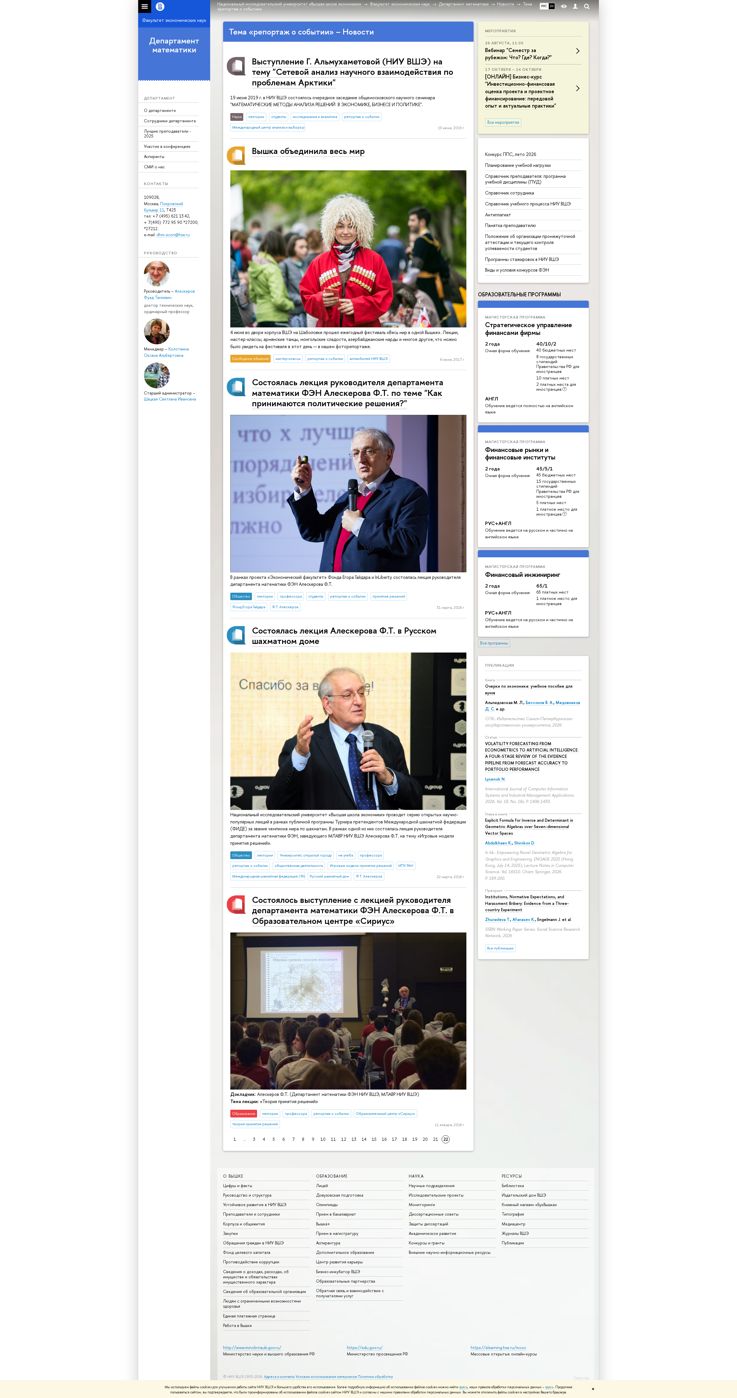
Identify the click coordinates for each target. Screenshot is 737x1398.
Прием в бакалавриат (336, 1214)
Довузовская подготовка (339, 1195)
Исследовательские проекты (436, 1195)
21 (435, 1139)
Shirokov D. (524, 843)
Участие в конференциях (167, 146)
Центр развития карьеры (339, 1262)
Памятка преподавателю (510, 225)
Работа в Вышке (237, 1325)
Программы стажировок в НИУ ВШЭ (522, 259)
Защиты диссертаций (428, 1224)
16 (384, 1139)
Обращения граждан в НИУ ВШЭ (253, 1243)
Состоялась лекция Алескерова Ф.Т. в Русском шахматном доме (344, 635)
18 (404, 1139)
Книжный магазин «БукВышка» (529, 1204)
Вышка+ (323, 1224)
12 (343, 1139)
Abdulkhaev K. (498, 843)
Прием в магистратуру (337, 1233)
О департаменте (160, 110)
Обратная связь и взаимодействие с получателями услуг (350, 1293)
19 (414, 1139)
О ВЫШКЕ (233, 1176)
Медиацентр (513, 1224)
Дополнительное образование (345, 1252)
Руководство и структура (247, 1195)
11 (333, 1139)
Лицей (322, 1185)
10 (323, 1139)
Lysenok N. (495, 779)
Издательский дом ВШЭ (524, 1195)
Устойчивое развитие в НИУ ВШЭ (254, 1204)
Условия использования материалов (326, 1376)
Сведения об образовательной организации (264, 1291)
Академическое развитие (432, 1233)
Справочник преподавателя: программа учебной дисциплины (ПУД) (525, 179)
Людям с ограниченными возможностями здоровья (262, 1303)
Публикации (499, 665)
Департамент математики (174, 45)
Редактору (581, 1378)
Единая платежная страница (249, 1316)
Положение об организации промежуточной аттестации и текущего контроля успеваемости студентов (530, 242)
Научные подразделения (432, 1185)
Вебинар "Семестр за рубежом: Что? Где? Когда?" (518, 54)
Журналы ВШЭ (515, 1233)
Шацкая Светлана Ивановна (170, 399)
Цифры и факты (237, 1185)
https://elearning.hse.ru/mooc (498, 1347)
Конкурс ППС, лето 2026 (510, 154)
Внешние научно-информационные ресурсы (450, 1252)
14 (364, 1139)
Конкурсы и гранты (427, 1243)
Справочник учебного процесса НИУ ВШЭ (528, 204)
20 (425, 1139)
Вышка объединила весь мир (308, 151)
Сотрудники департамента (170, 120)
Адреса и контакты (279, 1376)
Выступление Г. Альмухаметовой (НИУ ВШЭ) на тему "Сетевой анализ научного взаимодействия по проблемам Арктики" (352, 71)
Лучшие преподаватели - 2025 (167, 133)
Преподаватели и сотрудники (251, 1214)
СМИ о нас (154, 166)
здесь (463, 1387)
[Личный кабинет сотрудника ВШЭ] (575, 6)
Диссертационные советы (434, 1214)
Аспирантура (328, 1243)
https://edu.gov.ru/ (365, 1347)
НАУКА (416, 1176)
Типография (513, 1214)
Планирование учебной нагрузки (518, 165)
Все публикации (500, 948)
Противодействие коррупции (251, 1262)
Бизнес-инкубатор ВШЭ (338, 1271)
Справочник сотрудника (509, 193)
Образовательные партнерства (345, 1281)
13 (354, 1139)
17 (394, 1139)
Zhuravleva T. (497, 919)
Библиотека (513, 1185)
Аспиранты (154, 156)
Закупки (230, 1233)
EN (552, 6)
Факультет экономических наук (174, 20)
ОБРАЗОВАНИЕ (332, 1176)
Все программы (494, 643)
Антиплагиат (498, 214)
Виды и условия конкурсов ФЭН (517, 270)
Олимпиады (327, 1204)
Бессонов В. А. (539, 702)
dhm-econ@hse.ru (173, 234)
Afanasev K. (523, 919)
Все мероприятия (503, 122)
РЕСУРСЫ (512, 1176)
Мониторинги (422, 1204)
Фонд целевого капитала (246, 1252)
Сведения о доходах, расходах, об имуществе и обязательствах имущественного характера (256, 1277)
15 (374, 1139)
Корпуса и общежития (244, 1224)
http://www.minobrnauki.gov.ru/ (252, 1347)
